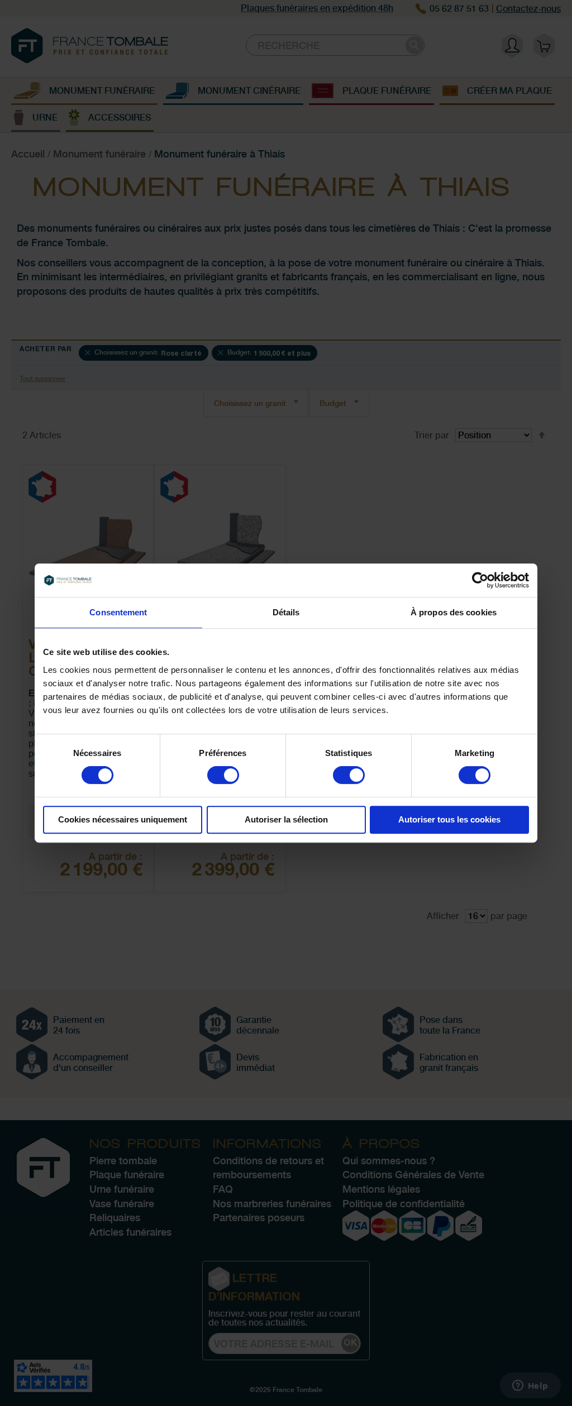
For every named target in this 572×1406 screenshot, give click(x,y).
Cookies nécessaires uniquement (122, 819)
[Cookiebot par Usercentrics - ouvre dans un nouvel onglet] (480, 580)
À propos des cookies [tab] (454, 612)
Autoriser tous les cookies (449, 819)
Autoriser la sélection (286, 819)
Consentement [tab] (118, 612)
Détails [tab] (286, 612)
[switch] (223, 776)
